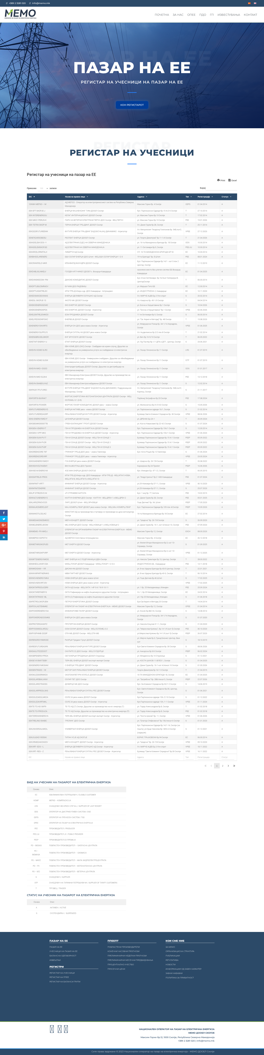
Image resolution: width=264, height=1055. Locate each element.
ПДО (202, 14)
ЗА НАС (178, 14)
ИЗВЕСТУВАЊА (229, 14)
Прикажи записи (42, 188)
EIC (30, 197)
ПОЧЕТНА (162, 14)
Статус (225, 197)
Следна (228, 765)
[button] (43, 188)
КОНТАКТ (250, 14)
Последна (234, 765)
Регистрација (204, 197)
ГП (212, 14)
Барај (203, 188)
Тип (187, 197)
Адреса (140, 197)
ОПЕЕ (191, 14)
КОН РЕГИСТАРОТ (132, 105)
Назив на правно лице (75, 197)
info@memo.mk (41, 3)
